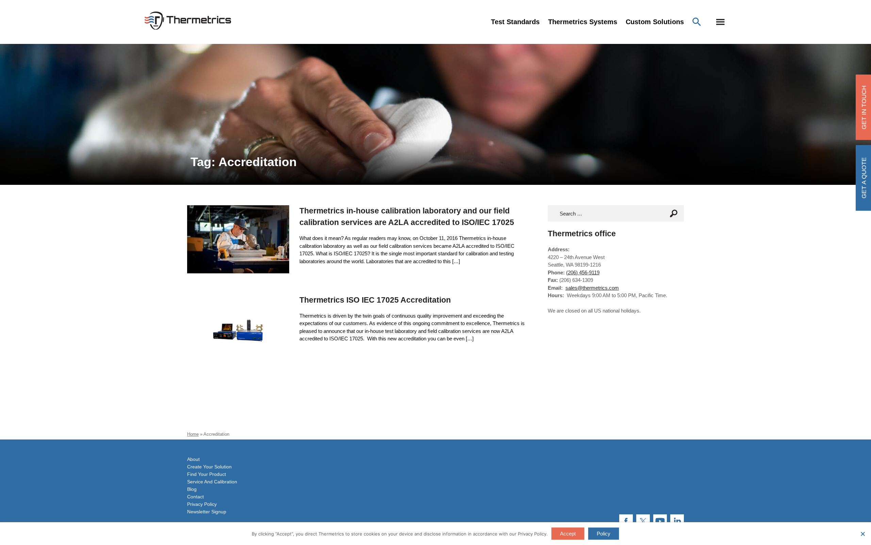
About (193, 459)
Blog (192, 489)
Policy (603, 533)
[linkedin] (677, 521)
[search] (675, 213)
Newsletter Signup (206, 511)
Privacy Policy (202, 504)
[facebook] (626, 521)
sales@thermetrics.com (592, 288)
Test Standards (515, 22)
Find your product (206, 474)
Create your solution (209, 466)
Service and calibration (212, 481)
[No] (862, 533)
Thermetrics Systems (582, 22)
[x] (643, 521)
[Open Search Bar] (698, 22)
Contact (195, 496)
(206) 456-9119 (582, 272)
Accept (568, 533)
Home (193, 434)
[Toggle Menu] (720, 22)
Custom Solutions (655, 22)
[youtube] (660, 521)
